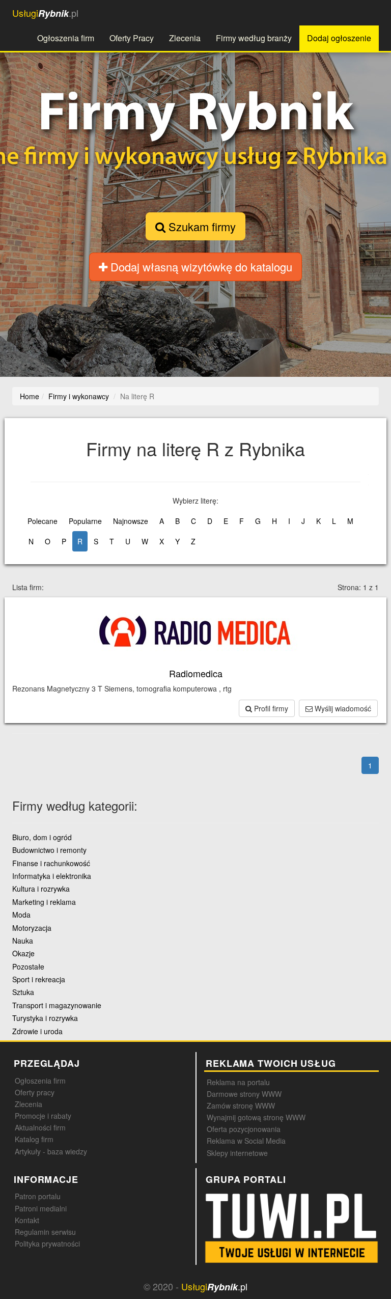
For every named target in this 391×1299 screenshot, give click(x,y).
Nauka (22, 940)
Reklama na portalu (238, 1082)
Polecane (42, 521)
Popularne (85, 521)
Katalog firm (34, 1139)
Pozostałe (28, 966)
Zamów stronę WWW (241, 1105)
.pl (45, 13)
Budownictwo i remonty (49, 850)
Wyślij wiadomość (342, 708)
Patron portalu (38, 1196)
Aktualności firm (40, 1127)
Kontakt (27, 1220)
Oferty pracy (34, 1092)
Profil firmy (270, 708)
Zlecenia (185, 38)
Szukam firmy (200, 226)
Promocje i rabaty (43, 1116)
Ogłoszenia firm (65, 38)
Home (29, 396)
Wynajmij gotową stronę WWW (256, 1117)
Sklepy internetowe (237, 1153)
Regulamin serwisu (45, 1232)
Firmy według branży (254, 38)
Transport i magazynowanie (56, 1005)
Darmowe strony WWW (244, 1094)
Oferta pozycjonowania (244, 1129)
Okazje (23, 953)
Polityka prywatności (47, 1243)
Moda (21, 914)
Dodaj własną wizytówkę (199, 266)
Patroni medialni (41, 1208)
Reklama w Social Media (246, 1141)
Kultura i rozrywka (41, 888)
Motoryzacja (31, 928)
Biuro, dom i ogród (42, 837)
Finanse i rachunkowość (51, 863)
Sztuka (23, 992)
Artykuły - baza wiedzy (51, 1151)
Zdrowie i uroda (37, 1031)
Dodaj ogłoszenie (339, 38)
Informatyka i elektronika (51, 876)
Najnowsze (130, 521)
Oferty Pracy (131, 38)
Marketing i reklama (44, 902)
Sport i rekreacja (38, 979)
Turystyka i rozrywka (45, 1018)
